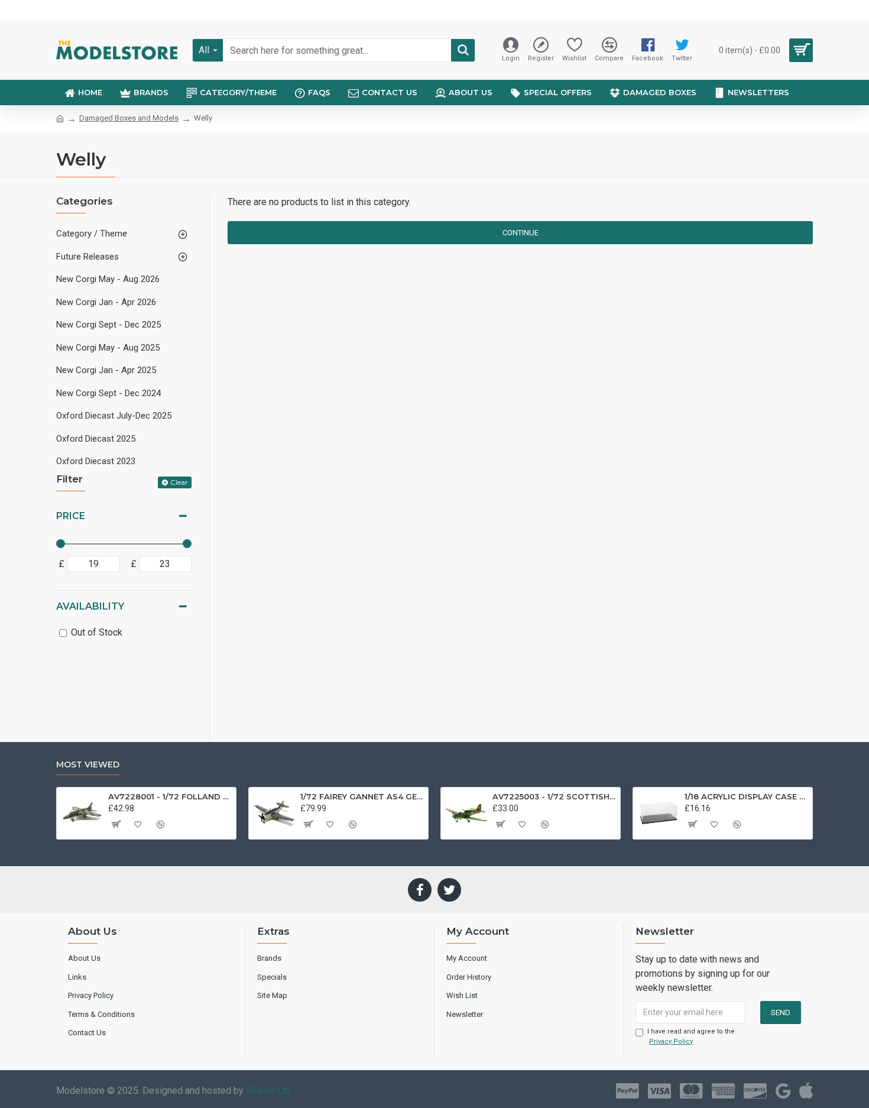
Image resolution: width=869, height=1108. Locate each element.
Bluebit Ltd (268, 1090)
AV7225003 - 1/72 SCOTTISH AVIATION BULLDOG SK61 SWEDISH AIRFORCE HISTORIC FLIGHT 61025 (554, 796)
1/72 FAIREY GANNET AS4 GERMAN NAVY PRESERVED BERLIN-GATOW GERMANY (362, 796)
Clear (179, 482)
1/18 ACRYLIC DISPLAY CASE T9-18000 (746, 796)
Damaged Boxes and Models (129, 118)
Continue (520, 232)
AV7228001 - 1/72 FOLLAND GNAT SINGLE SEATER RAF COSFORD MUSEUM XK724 (170, 796)
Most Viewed (87, 765)
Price (70, 515)
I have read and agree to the (691, 1036)
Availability (90, 606)
